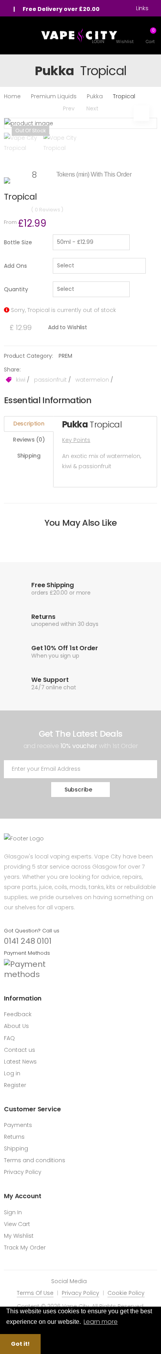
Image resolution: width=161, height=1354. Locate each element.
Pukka (95, 96)
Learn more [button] (101, 1321)
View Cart (17, 1224)
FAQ (9, 1038)
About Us (16, 1026)
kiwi (19, 380)
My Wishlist (19, 1236)
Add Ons (15, 266)
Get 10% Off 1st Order (64, 648)
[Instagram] (108, 1281)
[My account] (8, 9)
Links (142, 8)
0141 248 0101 (27, 941)
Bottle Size (18, 242)
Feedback (18, 1014)
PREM (64, 356)
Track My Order (25, 1247)
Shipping (16, 1148)
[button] (150, 35)
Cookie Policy (126, 1293)
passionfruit (49, 380)
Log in (12, 1073)
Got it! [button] (20, 1344)
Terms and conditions (34, 1160)
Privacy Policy (22, 1172)
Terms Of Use (35, 1293)
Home (12, 96)
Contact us (19, 1050)
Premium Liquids (54, 96)
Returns (14, 1137)
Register (15, 1085)
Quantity (16, 289)
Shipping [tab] (28, 456)
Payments (18, 1125)
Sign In (13, 1212)
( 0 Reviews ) (47, 209)
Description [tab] (28, 423)
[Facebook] (96, 1281)
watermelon (91, 380)
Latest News (20, 1062)
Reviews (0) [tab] (29, 440)
